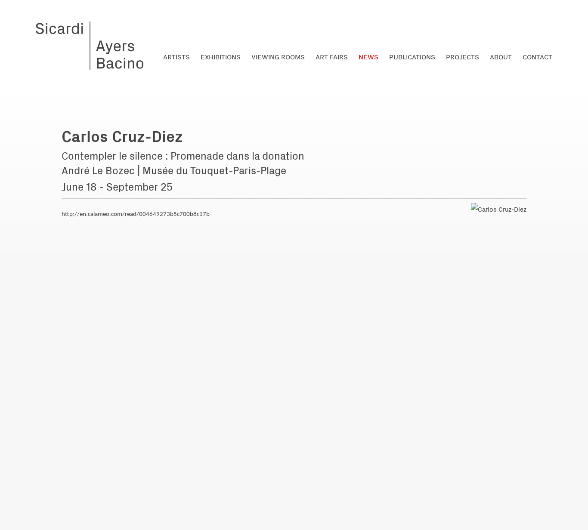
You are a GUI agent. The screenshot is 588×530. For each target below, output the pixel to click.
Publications (412, 56)
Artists (176, 56)
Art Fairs (332, 56)
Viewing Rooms (278, 56)
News (368, 56)
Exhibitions (221, 56)
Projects (462, 56)
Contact (537, 56)
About (501, 56)
